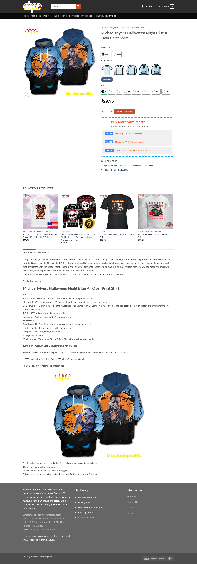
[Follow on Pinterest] (150, 6)
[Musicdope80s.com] (35, 6)
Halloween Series (139, 165)
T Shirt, (74, 274)
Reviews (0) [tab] (43, 252)
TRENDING (64, 274)
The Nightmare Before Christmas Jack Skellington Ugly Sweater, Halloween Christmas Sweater (78, 237)
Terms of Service (86, 517)
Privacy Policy (85, 502)
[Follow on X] (146, 6)
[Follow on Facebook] (143, 6)
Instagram (83, 474)
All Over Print (138, 27)
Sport (46, 16)
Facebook (64, 474)
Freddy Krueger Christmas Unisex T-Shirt (154, 235)
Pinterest (93, 474)
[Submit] (78, 6)
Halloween (127, 165)
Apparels (125, 27)
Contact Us (132, 502)
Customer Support (106, 16)
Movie (64, 16)
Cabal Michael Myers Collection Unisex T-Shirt (117, 235)
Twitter (73, 474)
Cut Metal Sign (107, 274)
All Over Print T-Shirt (88, 274)
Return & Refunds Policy (90, 507)
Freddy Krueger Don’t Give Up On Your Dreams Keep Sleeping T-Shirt (40, 235)
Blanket (119, 274)
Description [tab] (29, 252)
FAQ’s (130, 507)
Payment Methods (87, 497)
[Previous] (23, 221)
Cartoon (74, 16)
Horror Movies (111, 170)
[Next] (173, 221)
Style (103, 47)
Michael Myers (124, 170)
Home (26, 16)
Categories (86, 16)
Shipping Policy (85, 512)
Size (103, 85)
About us (131, 496)
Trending (36, 16)
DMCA (130, 513)
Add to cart (125, 111)
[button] (165, 7)
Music (56, 16)
